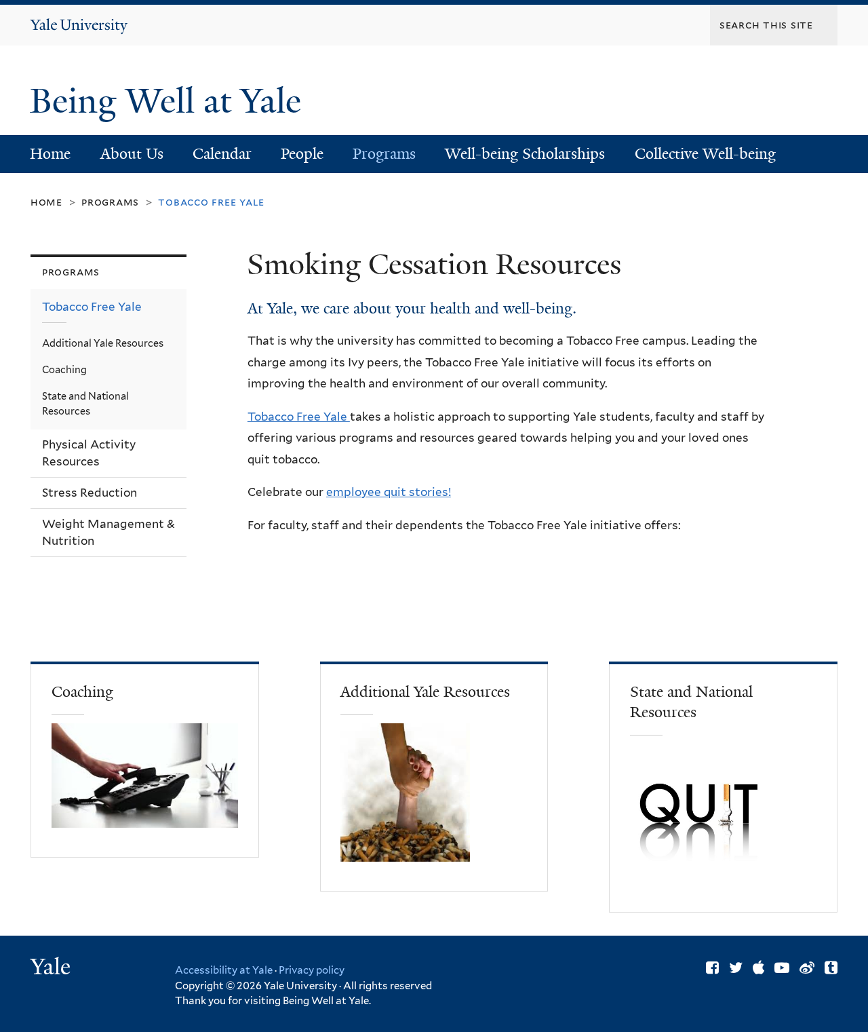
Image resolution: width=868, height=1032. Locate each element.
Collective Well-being (705, 154)
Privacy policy (311, 970)
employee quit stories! (388, 492)
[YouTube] (781, 967)
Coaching (64, 369)
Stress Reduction (89, 492)
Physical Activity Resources (89, 453)
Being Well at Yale (170, 101)
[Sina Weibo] (807, 967)
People (302, 154)
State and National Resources (85, 403)
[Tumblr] (831, 967)
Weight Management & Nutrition (108, 532)
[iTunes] (758, 967)
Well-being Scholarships (525, 154)
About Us (131, 154)
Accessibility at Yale (224, 970)
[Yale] (52, 968)
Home (50, 154)
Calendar (222, 154)
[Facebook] (712, 967)
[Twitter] (736, 967)
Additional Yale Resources (102, 343)
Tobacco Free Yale (299, 416)
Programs (384, 154)
